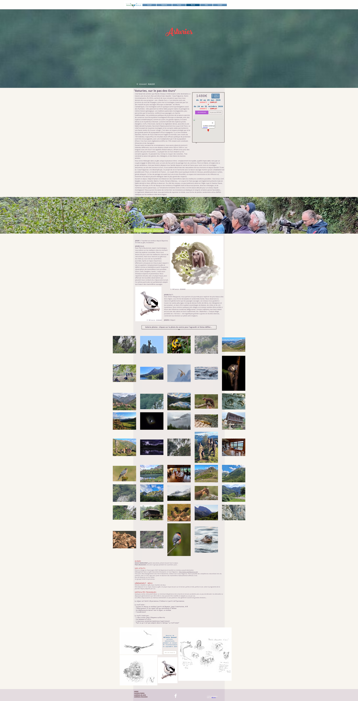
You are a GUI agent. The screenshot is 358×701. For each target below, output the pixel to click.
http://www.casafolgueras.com (188, 572)
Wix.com (214, 697)
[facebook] (175, 695)
